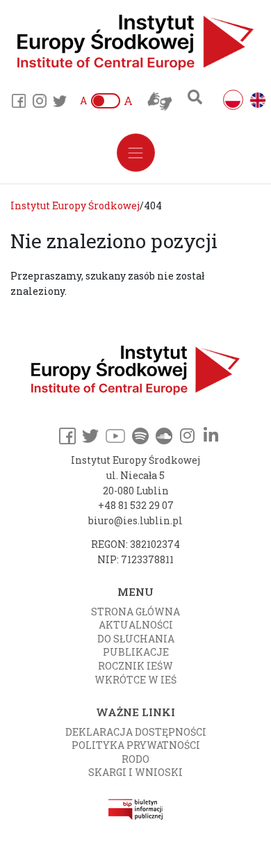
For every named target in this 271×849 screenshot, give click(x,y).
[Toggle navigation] (136, 153)
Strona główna (135, 611)
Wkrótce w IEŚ (135, 679)
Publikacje (136, 651)
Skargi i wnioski (135, 772)
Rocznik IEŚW (135, 665)
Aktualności (136, 624)
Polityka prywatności (136, 745)
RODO (135, 759)
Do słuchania (135, 638)
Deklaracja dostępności (135, 731)
